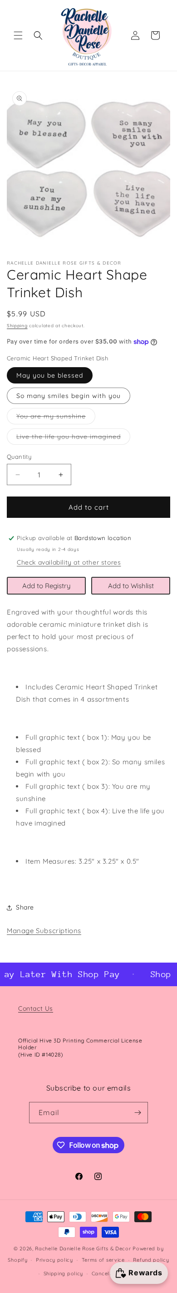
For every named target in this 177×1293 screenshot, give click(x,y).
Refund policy (151, 1260)
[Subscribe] (138, 1112)
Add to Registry (46, 585)
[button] (18, 35)
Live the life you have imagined (73, 438)
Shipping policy (64, 1273)
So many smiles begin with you (68, 396)
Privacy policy (54, 1260)
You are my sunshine (55, 418)
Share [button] (25, 907)
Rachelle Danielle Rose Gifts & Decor (83, 1248)
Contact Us (35, 1008)
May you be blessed (49, 375)
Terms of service (103, 1260)
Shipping (17, 326)
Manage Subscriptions (44, 930)
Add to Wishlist (131, 585)
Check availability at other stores (69, 562)
